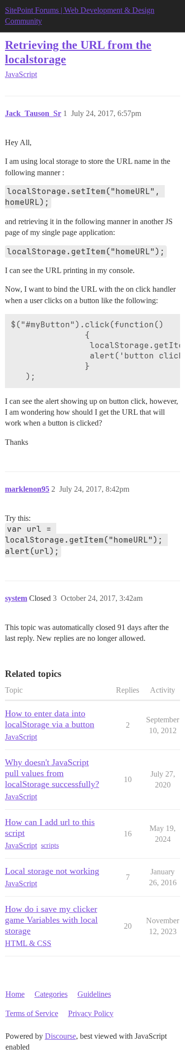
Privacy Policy (90, 1013)
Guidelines (94, 994)
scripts (50, 845)
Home (15, 994)
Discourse (60, 1036)
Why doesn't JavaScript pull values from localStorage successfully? (52, 773)
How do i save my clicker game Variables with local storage (51, 920)
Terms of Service (31, 1013)
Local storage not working (52, 871)
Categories (51, 994)
